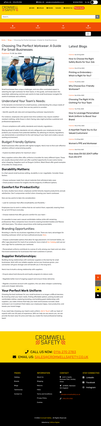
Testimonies (18, 390)
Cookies (40, 402)
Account (12, 28)
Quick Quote (79, 8)
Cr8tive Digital (54, 422)
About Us (40, 377)
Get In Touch (45, 311)
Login (63, 28)
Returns (40, 385)
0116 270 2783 (17, 2)
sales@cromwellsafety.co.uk (55, 2)
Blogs (59, 8)
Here (44, 235)
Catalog (41, 8)
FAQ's (39, 390)
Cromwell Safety (46, 418)
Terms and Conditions (44, 394)
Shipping (40, 381)
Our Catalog (51, 242)
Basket (38, 28)
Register (88, 28)
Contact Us (68, 8)
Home (32, 8)
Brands (50, 8)
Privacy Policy (42, 398)
